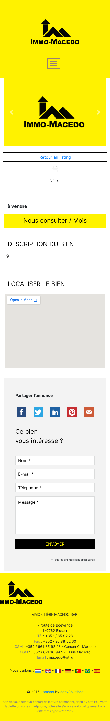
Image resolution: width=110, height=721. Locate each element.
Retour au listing (55, 157)
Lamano (47, 692)
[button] (11, 112)
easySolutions (71, 692)
